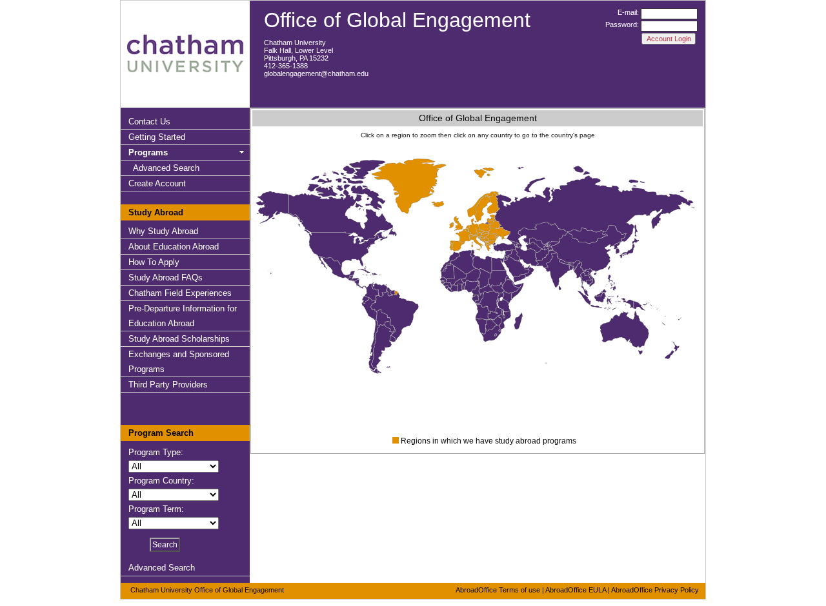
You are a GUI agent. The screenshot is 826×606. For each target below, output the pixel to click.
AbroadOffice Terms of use (498, 590)
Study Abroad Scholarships (179, 339)
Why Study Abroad (163, 231)
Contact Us (149, 121)
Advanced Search (166, 168)
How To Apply (153, 262)
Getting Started (156, 137)
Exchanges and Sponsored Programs (178, 361)
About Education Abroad (173, 246)
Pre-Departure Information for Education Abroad (182, 316)
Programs (148, 152)
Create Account (157, 183)
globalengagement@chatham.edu (316, 73)
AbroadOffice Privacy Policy (655, 590)
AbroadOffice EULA (575, 590)
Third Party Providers (168, 384)
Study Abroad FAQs (165, 277)
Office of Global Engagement (397, 20)
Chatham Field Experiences (180, 293)
